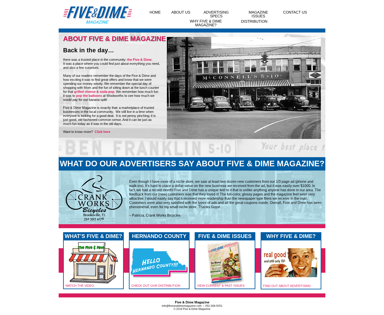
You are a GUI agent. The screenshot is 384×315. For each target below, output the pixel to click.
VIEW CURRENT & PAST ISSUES (220, 285)
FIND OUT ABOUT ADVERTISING (287, 286)
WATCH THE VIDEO (80, 285)
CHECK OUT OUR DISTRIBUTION (155, 285)
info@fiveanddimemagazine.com (182, 305)
